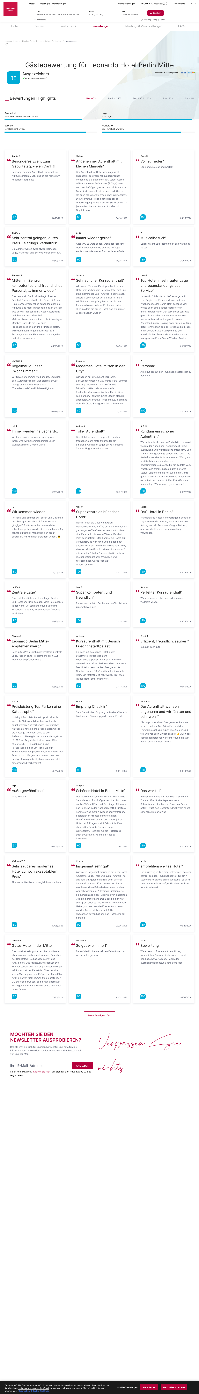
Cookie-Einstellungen (127, 1387)
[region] (99, 1387)
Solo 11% (190, 98)
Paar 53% (168, 98)
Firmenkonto (179, 3)
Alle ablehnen (149, 1387)
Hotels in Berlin (28, 41)
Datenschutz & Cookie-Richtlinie (34, 1391)
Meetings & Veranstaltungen (53, 3)
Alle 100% (91, 98)
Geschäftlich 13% (142, 98)
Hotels (32, 3)
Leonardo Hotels (11, 41)
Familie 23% (114, 98)
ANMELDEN (82, 1065)
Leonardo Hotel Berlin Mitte (50, 41)
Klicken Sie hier (41, 1071)
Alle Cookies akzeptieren (174, 1387)
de (191, 3)
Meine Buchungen (126, 3)
